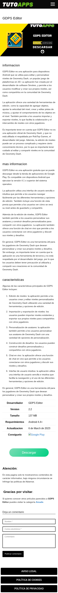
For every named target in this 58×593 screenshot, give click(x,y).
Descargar (29, 452)
